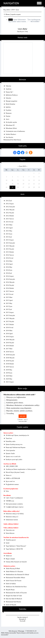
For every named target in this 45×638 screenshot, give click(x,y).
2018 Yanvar (10, 352)
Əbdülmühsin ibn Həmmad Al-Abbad (17, 574)
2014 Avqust (10, 276)
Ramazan (9, 113)
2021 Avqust (10, 382)
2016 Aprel (9, 333)
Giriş (26, 31)
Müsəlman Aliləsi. (11, 128)
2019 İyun (9, 373)
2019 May (9, 370)
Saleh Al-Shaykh (11, 605)
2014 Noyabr (10, 285)
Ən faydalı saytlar (11, 122)
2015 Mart (9, 297)
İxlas (7, 491)
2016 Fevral (9, 327)
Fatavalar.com (10, 530)
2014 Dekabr (10, 288)
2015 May (9, 303)
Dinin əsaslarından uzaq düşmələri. (19, 408)
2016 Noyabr (10, 342)
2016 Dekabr (10, 345)
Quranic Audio (10, 453)
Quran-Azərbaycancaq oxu (14, 444)
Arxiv (7, 119)
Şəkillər (8, 107)
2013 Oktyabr (10, 246)
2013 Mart (9, 225)
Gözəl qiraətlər (10, 450)
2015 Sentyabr (10, 315)
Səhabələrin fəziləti (12, 520)
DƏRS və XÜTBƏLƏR (13, 478)
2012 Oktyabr (10, 210)
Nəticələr (21, 419)
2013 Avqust (10, 240)
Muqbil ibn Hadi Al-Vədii (14, 596)
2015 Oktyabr (10, 318)
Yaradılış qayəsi (11, 540)
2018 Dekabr (10, 364)
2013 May (9, 231)
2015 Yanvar (10, 291)
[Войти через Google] (26, 152)
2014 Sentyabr (10, 279)
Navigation (11, 3)
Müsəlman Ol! (10, 125)
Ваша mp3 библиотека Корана (15, 447)
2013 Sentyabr (10, 243)
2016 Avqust (10, 336)
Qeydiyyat (20, 31)
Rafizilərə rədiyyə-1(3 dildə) (15, 513)
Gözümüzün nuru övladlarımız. (15, 131)
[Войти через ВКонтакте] (18, 152)
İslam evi (8, 475)
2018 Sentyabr (10, 355)
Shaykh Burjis (10, 589)
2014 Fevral (9, 258)
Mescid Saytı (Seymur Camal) (15, 472)
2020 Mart (9, 376)
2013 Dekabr (10, 252)
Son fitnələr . (10, 137)
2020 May (9, 379)
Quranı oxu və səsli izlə (13, 456)
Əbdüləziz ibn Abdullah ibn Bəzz (16, 586)
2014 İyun (9, 270)
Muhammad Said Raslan (13, 602)
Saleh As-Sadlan (11, 583)
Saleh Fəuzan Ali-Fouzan (13, 580)
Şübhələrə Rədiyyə (12, 95)
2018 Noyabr (10, 361)
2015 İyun (9, 306)
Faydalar (8, 110)
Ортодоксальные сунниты (14, 504)
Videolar (8, 86)
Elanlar (8, 116)
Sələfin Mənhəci (11, 134)
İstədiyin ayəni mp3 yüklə (14, 459)
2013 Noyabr (10, 249)
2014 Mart (9, 261)
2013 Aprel (9, 228)
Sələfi (7, 543)
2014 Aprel (9, 264)
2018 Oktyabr (10, 358)
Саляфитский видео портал (14, 507)
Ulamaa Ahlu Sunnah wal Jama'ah (16, 562)
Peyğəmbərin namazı (12, 484)
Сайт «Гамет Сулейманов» (14, 498)
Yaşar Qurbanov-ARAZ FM (14, 549)
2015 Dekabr (10, 324)
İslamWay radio (10, 441)
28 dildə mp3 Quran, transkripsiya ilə (17, 435)
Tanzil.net (9, 438)
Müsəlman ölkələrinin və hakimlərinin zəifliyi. (23, 405)
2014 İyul (9, 273)
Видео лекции (10, 559)
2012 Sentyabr (10, 207)
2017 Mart (9, 348)
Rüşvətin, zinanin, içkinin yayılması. (19, 411)
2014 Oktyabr (10, 282)
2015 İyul (9, 309)
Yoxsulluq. (10, 413)
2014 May (9, 267)
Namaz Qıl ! (9, 92)
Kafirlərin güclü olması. (14, 403)
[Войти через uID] (14, 152)
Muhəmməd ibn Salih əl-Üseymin (16, 592)
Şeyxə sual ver (10, 481)
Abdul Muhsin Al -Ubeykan (14, 571)
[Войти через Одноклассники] (30, 152)
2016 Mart (9, 330)
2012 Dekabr (10, 216)
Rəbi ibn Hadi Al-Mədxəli (14, 599)
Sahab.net (9, 556)
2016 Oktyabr (10, 339)
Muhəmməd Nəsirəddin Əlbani (15, 577)
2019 (13, 10)
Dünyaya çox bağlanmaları (16, 397)
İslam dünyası (10, 533)
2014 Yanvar (10, 255)
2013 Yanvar (10, 219)
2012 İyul (9, 200)
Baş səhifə (6, 10)
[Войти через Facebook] (22, 152)
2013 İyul (9, 237)
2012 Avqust (10, 203)
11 (12, 180)
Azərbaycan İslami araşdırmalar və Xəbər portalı (21, 469)
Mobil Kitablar (10, 104)
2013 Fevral (9, 222)
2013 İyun (9, 234)
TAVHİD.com (10, 501)
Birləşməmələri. (12, 400)
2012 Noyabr (10, 213)
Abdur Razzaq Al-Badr (13, 568)
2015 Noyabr (10, 321)
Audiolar (8, 89)
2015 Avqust (10, 312)
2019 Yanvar (10, 367)
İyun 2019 (22, 166)
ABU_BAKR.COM (12, 466)
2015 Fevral (9, 294)
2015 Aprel (9, 300)
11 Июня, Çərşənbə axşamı (12, 14)
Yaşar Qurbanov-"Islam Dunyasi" (16, 546)
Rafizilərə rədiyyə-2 (12, 517)
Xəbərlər (8, 98)
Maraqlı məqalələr (11, 101)
